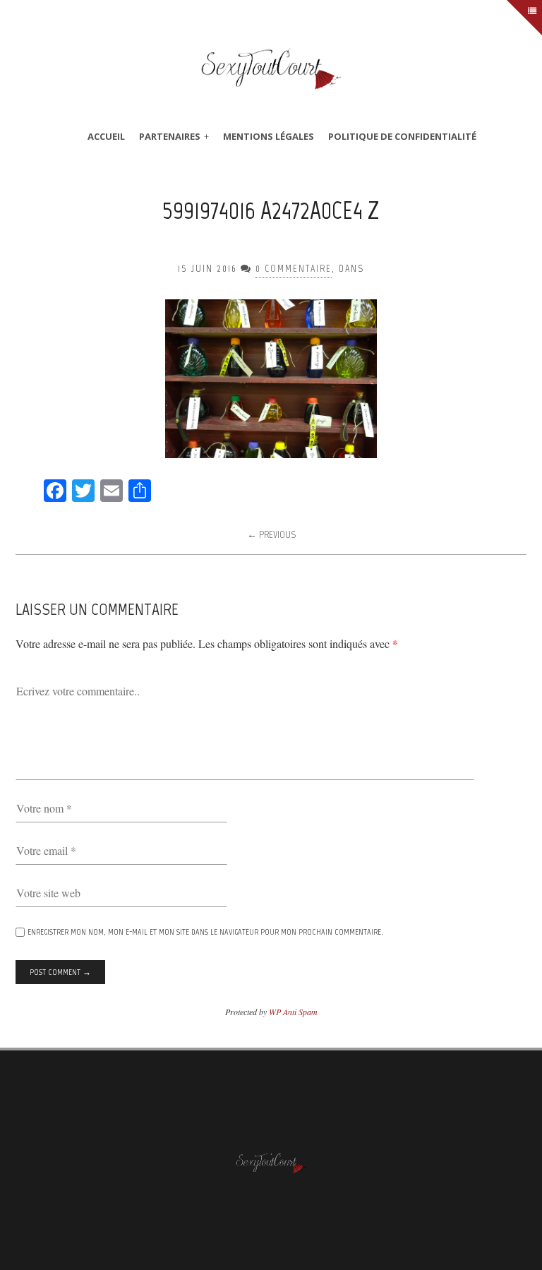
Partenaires (169, 136)
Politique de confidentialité (402, 136)
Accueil (106, 136)
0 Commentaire (293, 269)
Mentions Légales (268, 136)
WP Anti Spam (293, 1011)
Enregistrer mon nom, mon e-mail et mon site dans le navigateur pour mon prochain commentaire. (205, 932)
